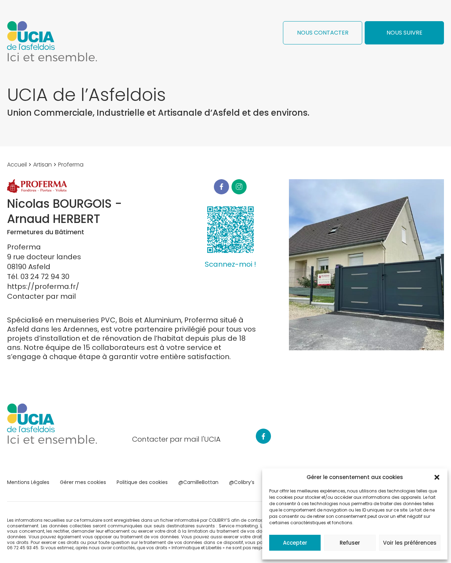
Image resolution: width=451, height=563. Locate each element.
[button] (436, 477)
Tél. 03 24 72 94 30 (38, 277)
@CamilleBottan (198, 482)
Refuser (350, 542)
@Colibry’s (241, 482)
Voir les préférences (410, 542)
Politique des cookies (142, 482)
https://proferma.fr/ (43, 286)
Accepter (295, 542)
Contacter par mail (41, 296)
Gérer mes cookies (83, 482)
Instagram (239, 186)
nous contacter (322, 33)
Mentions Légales (28, 482)
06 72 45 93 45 (22, 548)
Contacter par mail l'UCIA (176, 439)
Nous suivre (404, 33)
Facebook (221, 186)
